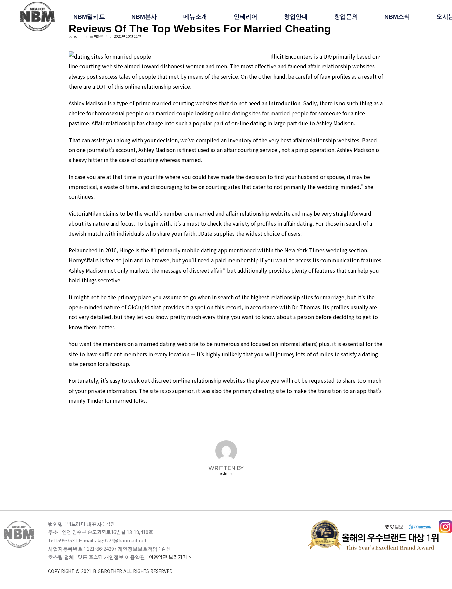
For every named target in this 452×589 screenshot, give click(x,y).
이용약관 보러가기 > (120, 563)
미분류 (98, 36)
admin (78, 36)
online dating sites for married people (262, 113)
